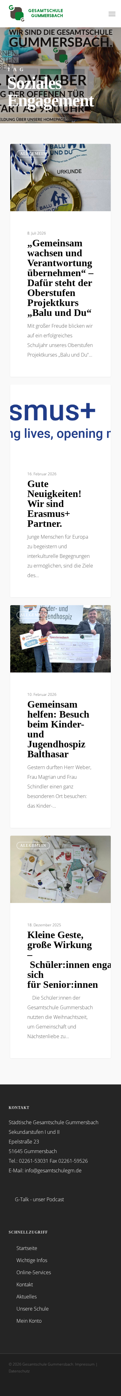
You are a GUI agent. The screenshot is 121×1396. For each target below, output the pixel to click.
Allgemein (33, 154)
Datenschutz (19, 1371)
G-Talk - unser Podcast (39, 1199)
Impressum (85, 1364)
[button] (112, 14)
